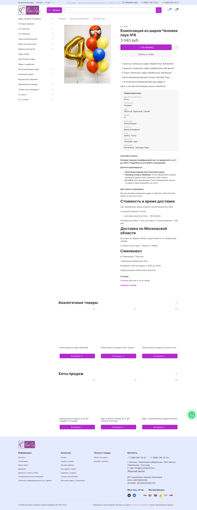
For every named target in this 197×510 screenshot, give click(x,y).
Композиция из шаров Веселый (74, 347)
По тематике (24, 34)
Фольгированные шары (28, 69)
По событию (24, 29)
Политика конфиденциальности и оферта (35, 480)
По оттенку (23, 99)
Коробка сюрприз (101, 461)
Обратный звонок (136, 471)
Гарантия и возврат (68, 473)
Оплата (63, 457)
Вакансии (22, 469)
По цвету (22, 94)
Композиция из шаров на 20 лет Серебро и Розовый (74, 419)
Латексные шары (26, 74)
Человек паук (99, 18)
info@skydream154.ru (145, 468)
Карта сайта (23, 465)
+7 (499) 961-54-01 (170, 2)
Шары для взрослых (27, 44)
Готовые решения (26, 24)
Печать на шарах (101, 457)
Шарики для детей (26, 49)
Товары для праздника (28, 89)
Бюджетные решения (28, 79)
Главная (62, 18)
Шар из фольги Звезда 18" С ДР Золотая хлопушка (115, 419)
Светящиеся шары (26, 59)
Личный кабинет (67, 465)
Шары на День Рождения (29, 19)
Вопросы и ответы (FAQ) (28, 473)
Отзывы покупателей (69, 477)
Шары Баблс (23, 54)
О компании (23, 461)
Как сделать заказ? (68, 469)
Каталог (39, 2)
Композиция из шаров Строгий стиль (159, 347)
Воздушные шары (26, 2)
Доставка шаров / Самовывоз (73, 480)
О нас (47, 2)
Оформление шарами (28, 84)
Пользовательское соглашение (30, 477)
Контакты (22, 457)
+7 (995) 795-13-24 (149, 2)
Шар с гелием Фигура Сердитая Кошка (159, 418)
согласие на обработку (140, 505)
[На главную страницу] (29, 10)
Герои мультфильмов (79, 18)
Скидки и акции (67, 461)
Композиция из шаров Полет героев (117, 347)
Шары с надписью (26, 64)
